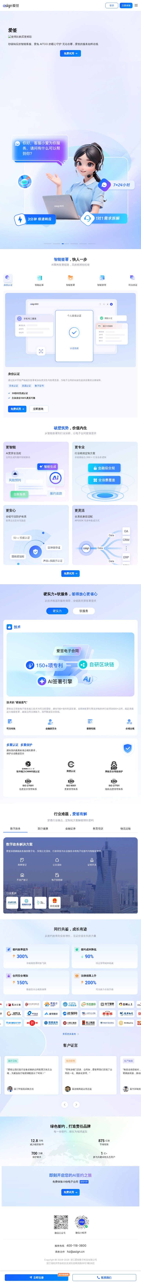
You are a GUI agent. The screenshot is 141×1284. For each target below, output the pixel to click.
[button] (47, 243)
